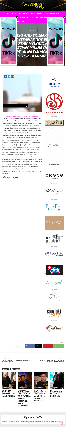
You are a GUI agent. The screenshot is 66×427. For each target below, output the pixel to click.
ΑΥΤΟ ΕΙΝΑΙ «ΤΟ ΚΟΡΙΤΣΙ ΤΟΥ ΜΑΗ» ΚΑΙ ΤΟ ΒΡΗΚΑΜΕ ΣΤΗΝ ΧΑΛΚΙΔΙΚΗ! (51, 361)
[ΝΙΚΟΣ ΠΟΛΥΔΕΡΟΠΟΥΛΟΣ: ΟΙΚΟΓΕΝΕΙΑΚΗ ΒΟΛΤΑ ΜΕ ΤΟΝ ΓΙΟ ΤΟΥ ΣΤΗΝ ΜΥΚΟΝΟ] (57, 380)
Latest (13, 13)
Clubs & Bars (36, 13)
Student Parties (52, 13)
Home (7, 13)
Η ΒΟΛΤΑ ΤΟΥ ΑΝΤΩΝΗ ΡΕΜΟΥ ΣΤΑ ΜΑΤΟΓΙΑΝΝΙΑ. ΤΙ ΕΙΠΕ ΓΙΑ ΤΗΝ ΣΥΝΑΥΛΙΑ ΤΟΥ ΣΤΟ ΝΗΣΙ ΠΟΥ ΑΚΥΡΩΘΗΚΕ (40, 395)
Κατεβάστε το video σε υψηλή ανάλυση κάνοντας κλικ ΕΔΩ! (22, 116)
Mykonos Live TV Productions (44, 17)
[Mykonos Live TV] (33, 6)
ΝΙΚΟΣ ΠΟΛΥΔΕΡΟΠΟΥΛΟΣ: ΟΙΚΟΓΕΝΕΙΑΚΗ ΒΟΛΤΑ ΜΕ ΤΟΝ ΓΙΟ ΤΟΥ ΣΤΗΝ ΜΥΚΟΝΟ (56, 394)
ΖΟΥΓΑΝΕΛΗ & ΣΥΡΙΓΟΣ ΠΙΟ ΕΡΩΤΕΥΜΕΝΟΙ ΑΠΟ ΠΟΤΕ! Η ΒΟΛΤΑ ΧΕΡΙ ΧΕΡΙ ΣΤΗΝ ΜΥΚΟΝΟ (8, 394)
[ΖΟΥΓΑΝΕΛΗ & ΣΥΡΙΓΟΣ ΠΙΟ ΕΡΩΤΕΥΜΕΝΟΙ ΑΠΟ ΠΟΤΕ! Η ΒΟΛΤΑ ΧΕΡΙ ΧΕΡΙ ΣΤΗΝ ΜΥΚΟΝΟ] (9, 380)
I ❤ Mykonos (24, 17)
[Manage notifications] (62, 423)
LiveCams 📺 (21, 21)
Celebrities (24, 13)
